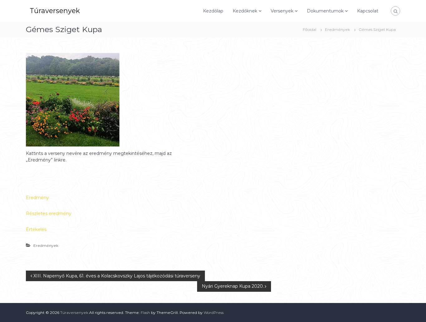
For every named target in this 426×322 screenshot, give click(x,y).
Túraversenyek (55, 11)
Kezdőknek (245, 11)
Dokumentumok (325, 11)
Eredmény (37, 197)
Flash (145, 312)
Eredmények (337, 29)
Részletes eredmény (48, 213)
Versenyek (282, 11)
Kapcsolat (367, 11)
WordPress (214, 312)
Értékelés (36, 229)
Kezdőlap (213, 11)
